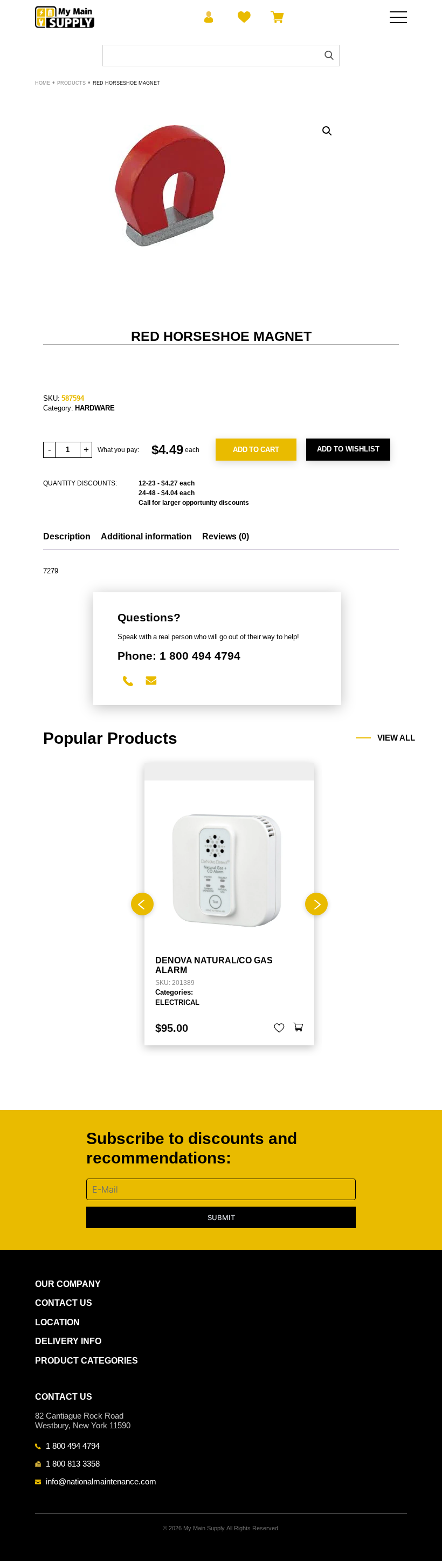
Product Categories (86, 1360)
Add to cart (256, 449)
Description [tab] (67, 536)
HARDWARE (95, 408)
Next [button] (316, 904)
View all (396, 738)
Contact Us (63, 1302)
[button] (327, 131)
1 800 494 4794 (73, 1445)
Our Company (68, 1284)
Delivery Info (68, 1341)
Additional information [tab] (146, 536)
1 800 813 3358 (73, 1463)
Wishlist (242, 17)
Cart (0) (275, 17)
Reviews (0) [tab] (225, 536)
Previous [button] (142, 904)
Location (57, 1322)
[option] (229, 904)
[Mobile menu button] (398, 17)
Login (208, 17)
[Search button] (329, 55)
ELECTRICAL (177, 1002)
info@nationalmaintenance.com (101, 1481)
